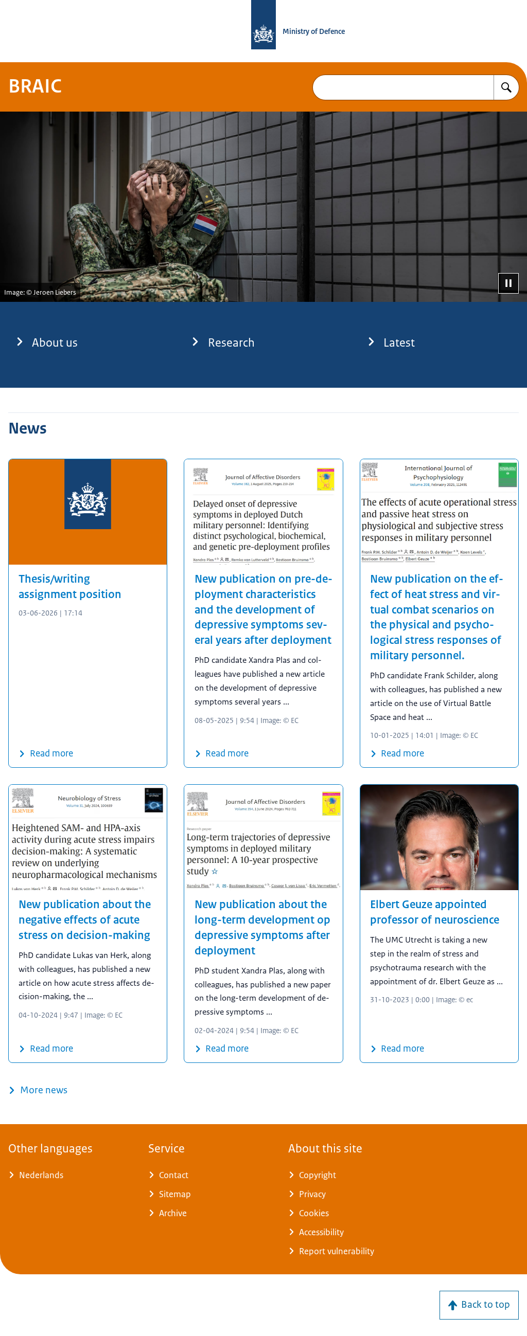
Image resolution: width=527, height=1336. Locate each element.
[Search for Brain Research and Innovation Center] (506, 87)
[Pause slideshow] (508, 283)
